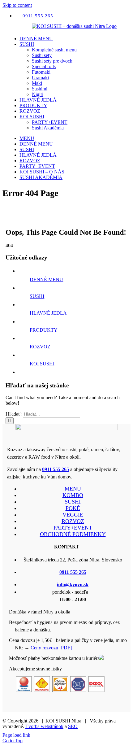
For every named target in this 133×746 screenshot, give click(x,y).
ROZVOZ (40, 346)
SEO (73, 726)
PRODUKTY (44, 330)
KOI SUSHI (42, 363)
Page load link (16, 735)
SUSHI (37, 296)
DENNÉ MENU (46, 279)
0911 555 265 (55, 469)
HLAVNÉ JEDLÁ (48, 313)
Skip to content (17, 5)
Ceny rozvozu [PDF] (51, 647)
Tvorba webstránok (44, 726)
